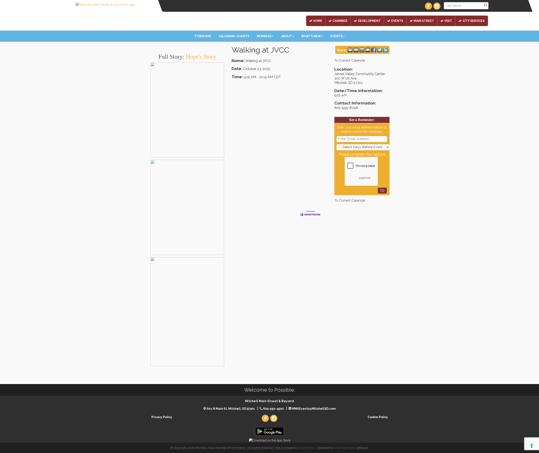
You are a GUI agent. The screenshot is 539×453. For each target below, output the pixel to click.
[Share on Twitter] (379, 49)
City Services (474, 20)
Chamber (340, 20)
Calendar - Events (234, 36)
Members (264, 36)
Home (317, 20)
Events (397, 20)
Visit (448, 20)
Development (369, 20)
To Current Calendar (349, 60)
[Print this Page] (350, 49)
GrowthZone (306, 447)
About (286, 36)
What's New (311, 36)
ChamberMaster (345, 447)
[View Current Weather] (367, 49)
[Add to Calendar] (361, 49)
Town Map (202, 36)
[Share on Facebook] (373, 49)
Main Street (424, 20)
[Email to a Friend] (356, 49)
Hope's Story (201, 56)
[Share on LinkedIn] (385, 49)
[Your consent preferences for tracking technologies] (532, 446)
